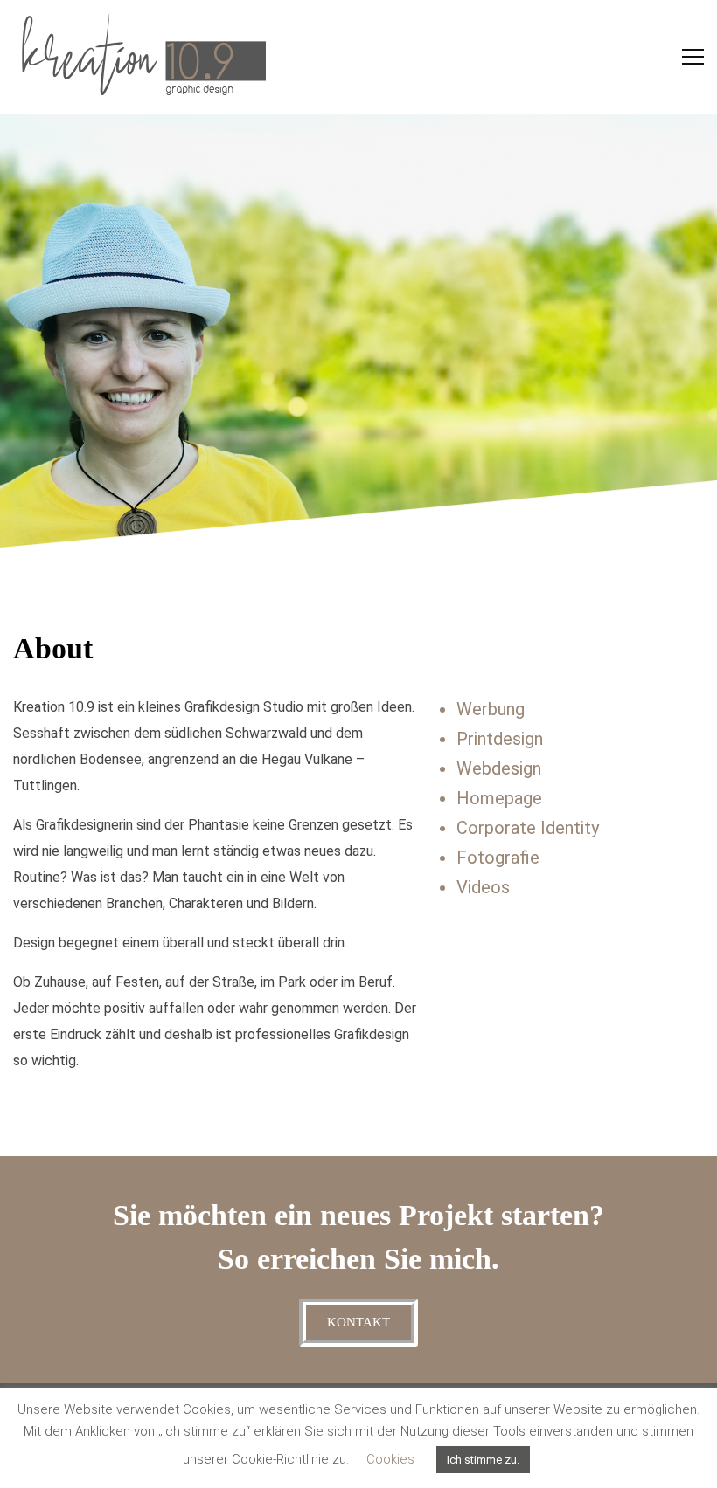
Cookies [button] (390, 1459)
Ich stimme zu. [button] (483, 1459)
